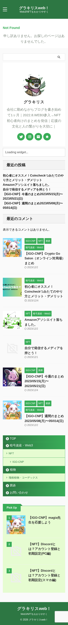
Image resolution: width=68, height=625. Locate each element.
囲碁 (13, 485)
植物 (13, 469)
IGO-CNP (18, 461)
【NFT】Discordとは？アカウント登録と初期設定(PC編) (44, 548)
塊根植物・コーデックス (23, 477)
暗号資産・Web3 (21, 445)
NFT (11, 453)
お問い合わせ (19, 492)
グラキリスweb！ (34, 8)
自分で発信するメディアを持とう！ (27, 189)
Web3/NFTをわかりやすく (34, 614)
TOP (13, 438)
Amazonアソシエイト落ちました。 (27, 184)
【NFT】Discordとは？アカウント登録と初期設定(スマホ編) (44, 575)
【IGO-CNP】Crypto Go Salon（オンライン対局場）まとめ (45, 258)
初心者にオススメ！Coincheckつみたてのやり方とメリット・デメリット (44, 291)
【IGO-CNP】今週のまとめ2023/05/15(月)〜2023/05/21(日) (44, 381)
